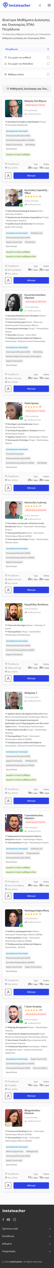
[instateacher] (16, 2)
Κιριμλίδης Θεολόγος (36, 604)
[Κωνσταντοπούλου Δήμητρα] (8, 389)
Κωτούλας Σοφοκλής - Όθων (36, 192)
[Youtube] (9, 1220)
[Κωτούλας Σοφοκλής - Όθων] (8, 280)
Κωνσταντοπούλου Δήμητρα (35, 296)
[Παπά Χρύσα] (8, 488)
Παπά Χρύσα (31, 403)
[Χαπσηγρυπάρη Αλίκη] (8, 992)
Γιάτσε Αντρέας (33, 1006)
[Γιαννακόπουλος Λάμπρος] (8, 896)
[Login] (39, 5)
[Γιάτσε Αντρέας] (8, 1096)
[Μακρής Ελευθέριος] (8, 175)
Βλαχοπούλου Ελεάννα (32, 1112)
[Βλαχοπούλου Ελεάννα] (8, 1185)
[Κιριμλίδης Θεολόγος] (8, 678)
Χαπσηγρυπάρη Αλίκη (36, 910)
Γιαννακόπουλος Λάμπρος (33, 817)
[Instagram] (14, 1219)
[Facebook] (3, 1219)
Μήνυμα (31, 175)
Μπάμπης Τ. (31, 693)
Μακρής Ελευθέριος (35, 101)
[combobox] (27, 49)
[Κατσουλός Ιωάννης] (8, 590)
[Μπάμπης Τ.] (8, 801)
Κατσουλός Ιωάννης (35, 502)
